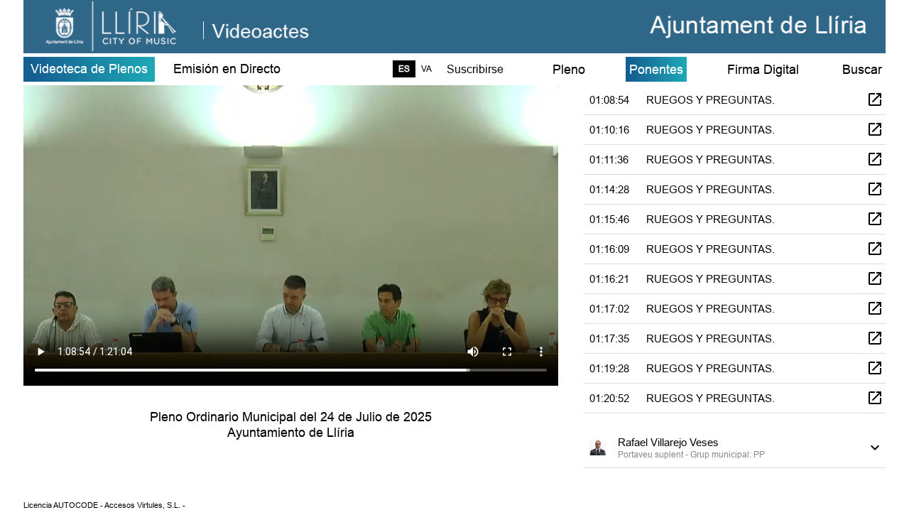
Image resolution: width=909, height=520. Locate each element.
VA (426, 68)
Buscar (862, 69)
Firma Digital (763, 69)
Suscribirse (475, 69)
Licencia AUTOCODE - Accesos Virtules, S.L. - (104, 505)
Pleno (569, 69)
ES (404, 68)
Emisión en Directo (227, 68)
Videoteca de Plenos (89, 68)
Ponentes (656, 69)
